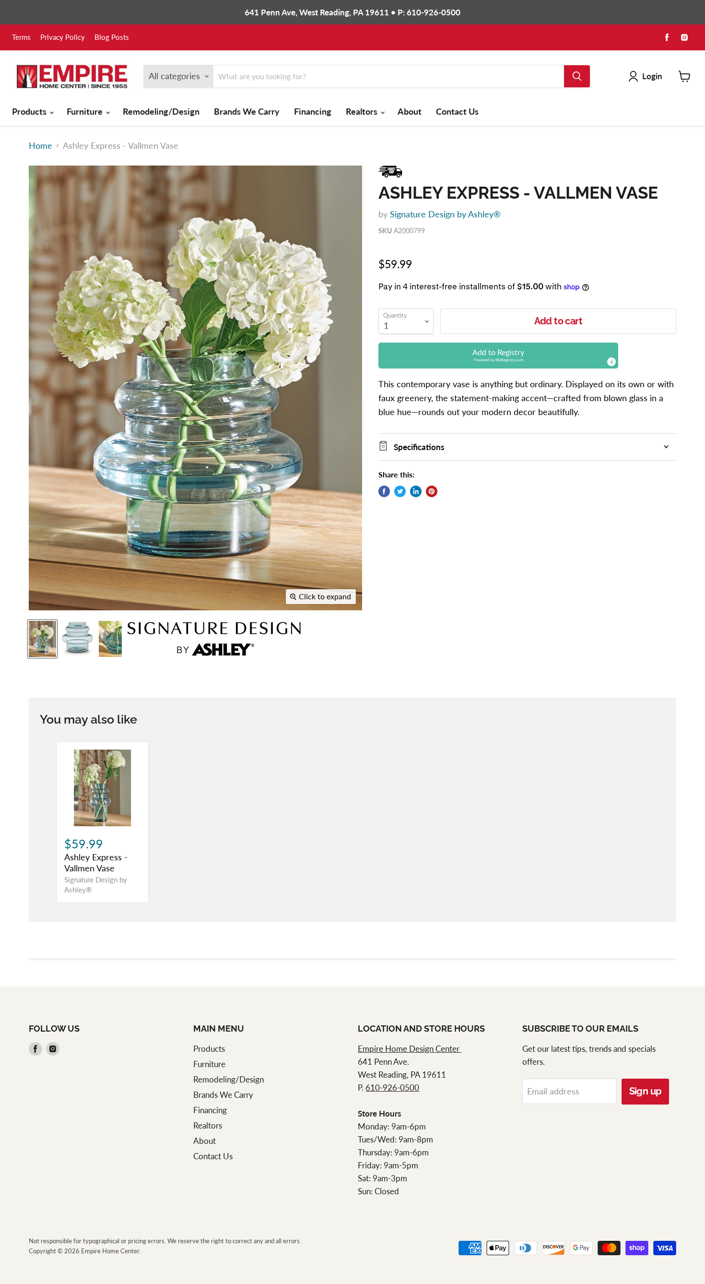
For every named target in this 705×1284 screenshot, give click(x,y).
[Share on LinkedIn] (416, 491)
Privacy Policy (62, 37)
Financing (312, 111)
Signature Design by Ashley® (445, 214)
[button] (498, 355)
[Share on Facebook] (384, 491)
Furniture (86, 111)
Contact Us (457, 111)
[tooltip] (611, 361)
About (410, 111)
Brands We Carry (247, 111)
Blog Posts (111, 37)
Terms (21, 37)
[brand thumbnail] (214, 639)
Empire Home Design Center (409, 1049)
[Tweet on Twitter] (400, 491)
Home (40, 146)
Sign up (645, 1091)
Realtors (362, 111)
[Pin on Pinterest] (431, 491)
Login (652, 76)
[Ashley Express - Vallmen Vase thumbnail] (42, 639)
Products (30, 111)
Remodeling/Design (161, 111)
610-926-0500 (392, 1087)
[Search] (577, 76)
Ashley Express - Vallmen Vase (96, 863)
